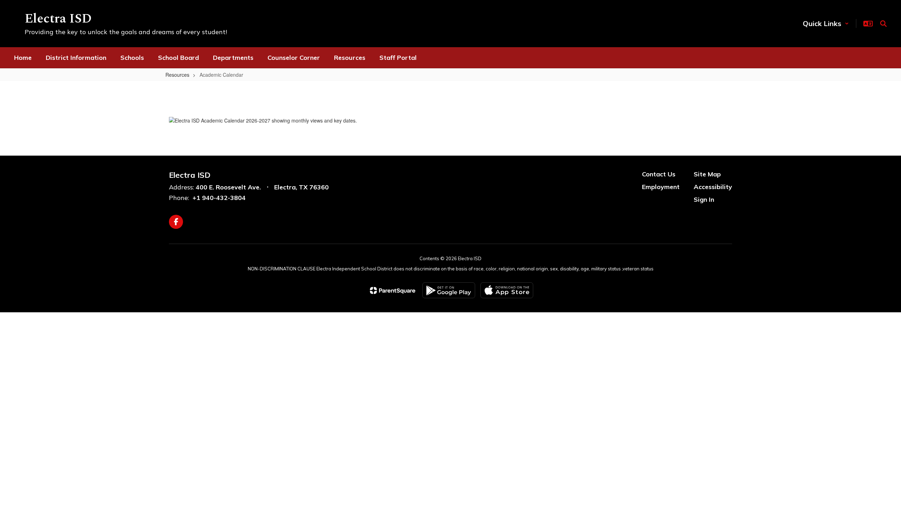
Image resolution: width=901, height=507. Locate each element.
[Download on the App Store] (506, 290)
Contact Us (658, 174)
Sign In (704, 199)
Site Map (707, 174)
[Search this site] (883, 23)
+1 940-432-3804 (219, 198)
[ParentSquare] (392, 290)
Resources (177, 74)
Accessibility (713, 187)
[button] (826, 23)
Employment (661, 187)
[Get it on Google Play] (448, 290)
